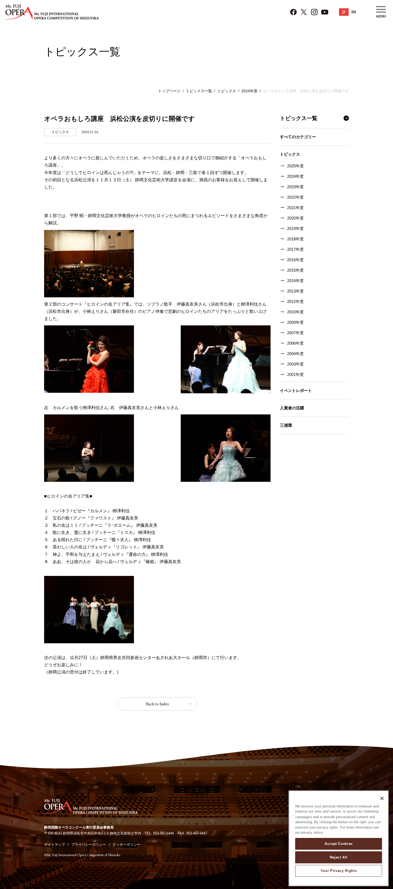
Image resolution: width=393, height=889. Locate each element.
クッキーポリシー (126, 844)
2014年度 (295, 280)
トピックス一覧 (199, 91)
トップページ (169, 91)
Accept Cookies (339, 844)
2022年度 (295, 197)
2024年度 (295, 176)
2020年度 (295, 218)
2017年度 (295, 249)
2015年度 (295, 270)
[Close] (382, 798)
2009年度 (295, 322)
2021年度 (295, 207)
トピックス (226, 91)
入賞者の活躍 (292, 408)
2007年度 (295, 332)
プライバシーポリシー (88, 844)
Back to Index (157, 704)
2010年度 (249, 91)
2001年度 (295, 374)
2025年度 (295, 166)
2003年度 (295, 364)
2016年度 (295, 259)
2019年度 (295, 228)
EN (353, 12)
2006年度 (295, 343)
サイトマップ (54, 844)
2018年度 (295, 239)
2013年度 (295, 291)
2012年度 (295, 301)
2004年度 (295, 353)
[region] (338, 838)
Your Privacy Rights (339, 871)
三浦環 (286, 425)
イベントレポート (296, 390)
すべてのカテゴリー (298, 136)
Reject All (339, 857)
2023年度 (295, 186)
